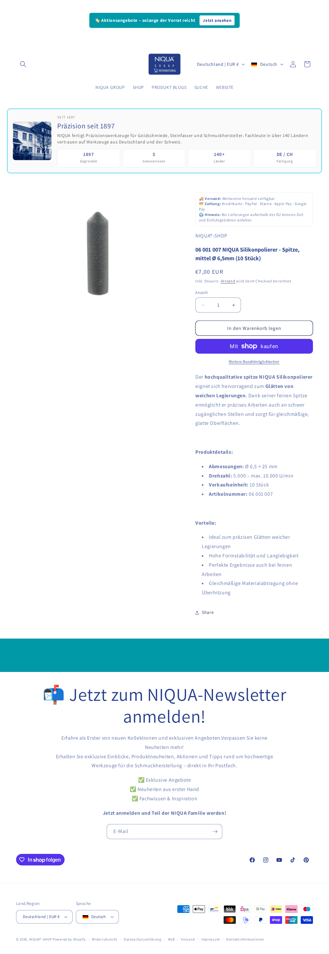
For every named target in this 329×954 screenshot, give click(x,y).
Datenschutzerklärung (143, 939)
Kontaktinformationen (245, 939)
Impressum (210, 939)
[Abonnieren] (215, 831)
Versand (228, 281)
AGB (171, 939)
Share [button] (208, 612)
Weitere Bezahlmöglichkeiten (254, 361)
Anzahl (201, 292)
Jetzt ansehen (217, 20)
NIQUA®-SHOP (40, 939)
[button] (23, 64)
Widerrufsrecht (104, 939)
